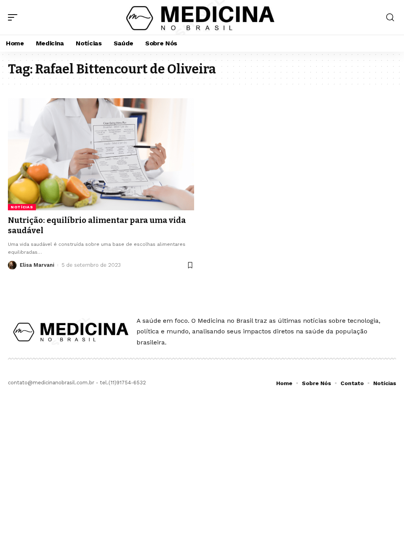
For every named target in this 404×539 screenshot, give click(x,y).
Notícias (22, 207)
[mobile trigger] (14, 17)
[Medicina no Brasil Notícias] (202, 17)
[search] (390, 17)
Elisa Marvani (37, 265)
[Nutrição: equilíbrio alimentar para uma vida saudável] (101, 154)
